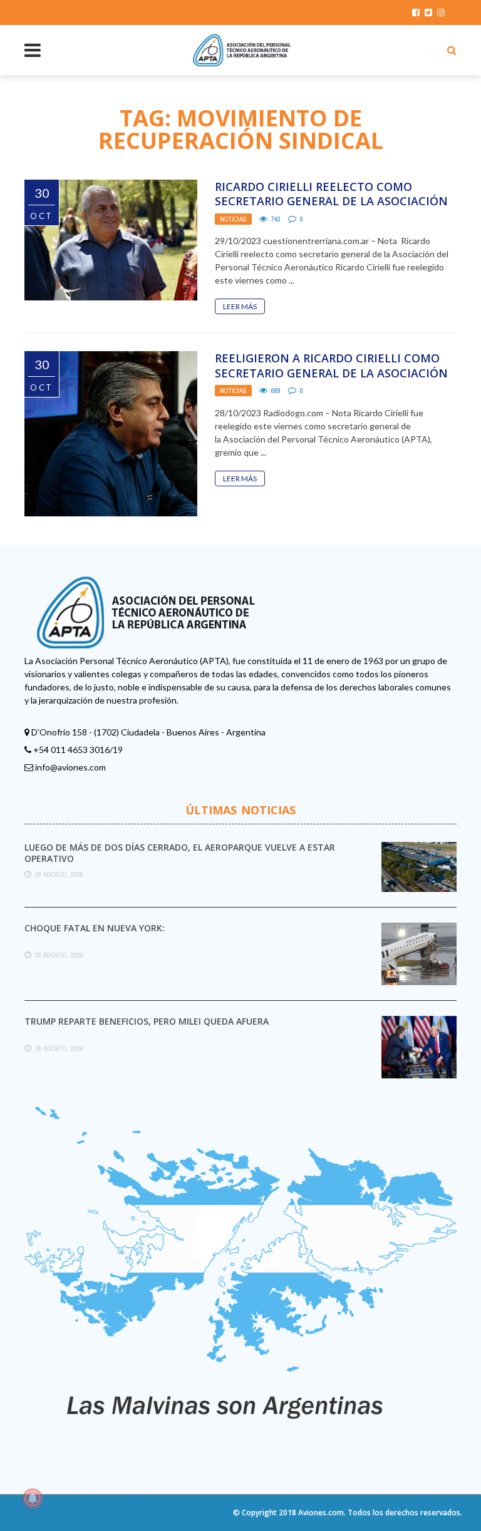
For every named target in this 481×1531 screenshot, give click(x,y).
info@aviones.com (70, 767)
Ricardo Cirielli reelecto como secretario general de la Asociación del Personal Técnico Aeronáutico (331, 201)
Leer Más (240, 306)
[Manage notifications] (33, 1498)
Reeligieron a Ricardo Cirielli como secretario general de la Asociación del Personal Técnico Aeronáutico (331, 373)
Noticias (233, 219)
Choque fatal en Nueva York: (94, 928)
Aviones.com (321, 1512)
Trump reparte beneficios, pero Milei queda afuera (146, 1021)
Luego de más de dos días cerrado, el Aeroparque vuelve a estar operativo (179, 852)
